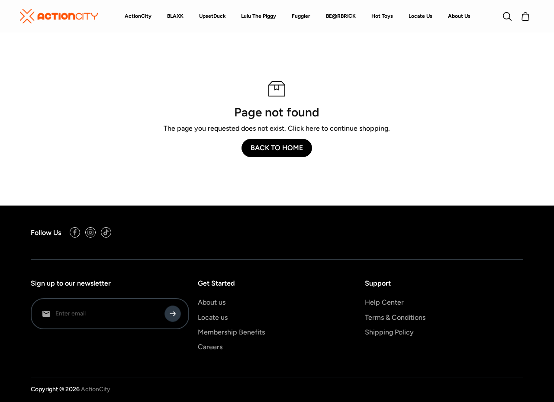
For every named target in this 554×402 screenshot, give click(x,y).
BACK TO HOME (277, 148)
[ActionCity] (59, 16)
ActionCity (95, 389)
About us (211, 302)
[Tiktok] (106, 232)
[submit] (172, 314)
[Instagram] (90, 232)
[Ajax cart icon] (525, 16)
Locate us (213, 317)
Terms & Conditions (395, 317)
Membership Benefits (231, 332)
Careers (210, 347)
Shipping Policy (389, 332)
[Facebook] (75, 232)
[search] (507, 16)
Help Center (384, 302)
